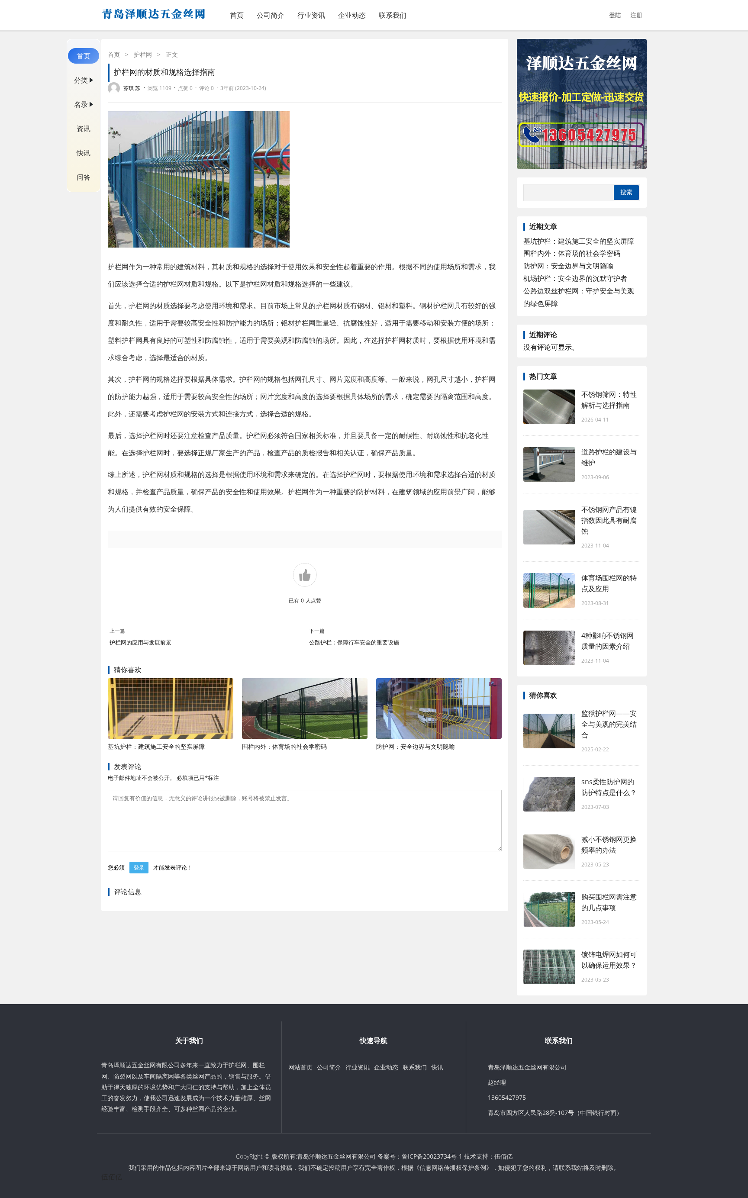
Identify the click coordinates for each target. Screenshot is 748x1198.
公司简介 (270, 15)
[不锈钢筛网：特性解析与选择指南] (549, 407)
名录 (81, 104)
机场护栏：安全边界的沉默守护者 (575, 278)
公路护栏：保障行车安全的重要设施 (354, 642)
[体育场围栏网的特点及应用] (549, 590)
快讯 (83, 153)
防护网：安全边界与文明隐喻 (415, 746)
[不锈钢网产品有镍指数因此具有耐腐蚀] (549, 527)
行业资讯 (311, 15)
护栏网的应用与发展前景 (140, 642)
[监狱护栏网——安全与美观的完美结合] (549, 731)
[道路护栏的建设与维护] (549, 464)
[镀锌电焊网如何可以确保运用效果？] (549, 967)
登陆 (615, 15)
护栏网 (143, 54)
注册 (636, 15)
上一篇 (117, 630)
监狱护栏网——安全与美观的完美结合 (609, 724)
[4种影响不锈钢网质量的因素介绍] (549, 648)
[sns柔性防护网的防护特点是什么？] (549, 794)
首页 (237, 15)
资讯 (83, 128)
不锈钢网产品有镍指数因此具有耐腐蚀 (609, 520)
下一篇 (317, 630)
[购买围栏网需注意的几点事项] (549, 909)
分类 (81, 80)
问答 (83, 177)
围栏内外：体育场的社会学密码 (284, 746)
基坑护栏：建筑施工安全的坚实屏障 (156, 746)
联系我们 (392, 15)
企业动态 (352, 15)
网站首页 (300, 1067)
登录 (139, 867)
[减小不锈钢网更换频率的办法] (549, 851)
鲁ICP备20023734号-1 (432, 1156)
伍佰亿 (503, 1156)
